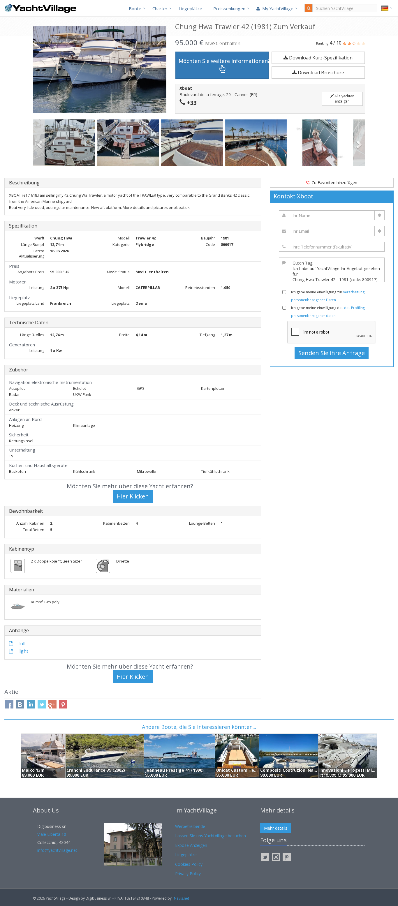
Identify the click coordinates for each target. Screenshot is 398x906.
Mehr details (275, 828)
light (22, 651)
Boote (135, 8)
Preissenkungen (229, 8)
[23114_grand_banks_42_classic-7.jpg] (321, 142)
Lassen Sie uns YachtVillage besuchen (210, 835)
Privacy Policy (188, 873)
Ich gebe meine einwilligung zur (327, 296)
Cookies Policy (188, 864)
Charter (160, 8)
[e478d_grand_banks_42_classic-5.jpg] (193, 142)
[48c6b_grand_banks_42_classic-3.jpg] (129, 142)
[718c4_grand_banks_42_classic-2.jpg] (65, 142)
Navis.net (181, 898)
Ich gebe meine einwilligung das (328, 311)
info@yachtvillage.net (57, 850)
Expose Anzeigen (191, 845)
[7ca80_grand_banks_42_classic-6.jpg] (257, 142)
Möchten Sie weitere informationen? (224, 60)
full (21, 643)
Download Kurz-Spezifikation (320, 57)
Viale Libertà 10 (51, 834)
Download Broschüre (320, 72)
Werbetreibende (190, 826)
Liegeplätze (190, 8)
